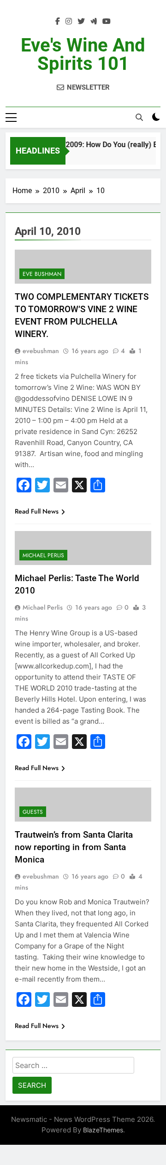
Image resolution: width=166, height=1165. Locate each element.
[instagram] (69, 21)
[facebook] (58, 21)
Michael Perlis (43, 555)
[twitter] (81, 21)
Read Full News (37, 511)
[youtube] (106, 21)
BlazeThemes (103, 1130)
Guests (33, 812)
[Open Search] (139, 117)
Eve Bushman (42, 274)
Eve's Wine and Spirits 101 (83, 54)
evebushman (41, 350)
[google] (94, 21)
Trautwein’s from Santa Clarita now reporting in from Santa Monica (74, 847)
